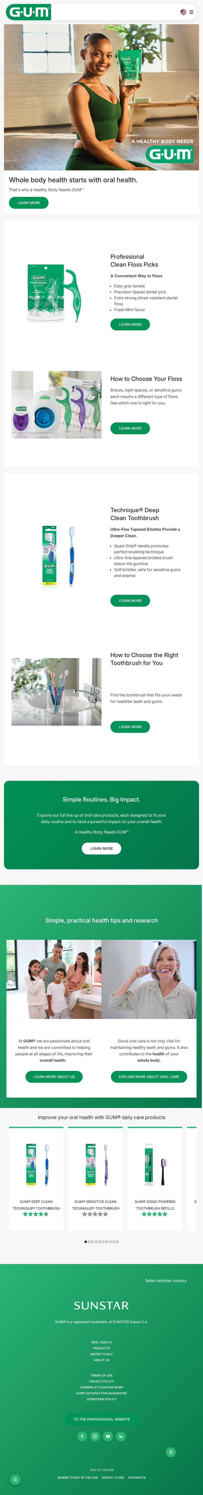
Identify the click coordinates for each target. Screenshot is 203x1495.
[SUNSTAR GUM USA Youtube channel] (108, 1436)
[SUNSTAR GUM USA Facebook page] (82, 1436)
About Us (101, 1360)
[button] (85, 1242)
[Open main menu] (192, 12)
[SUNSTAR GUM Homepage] (28, 12)
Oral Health (101, 1342)
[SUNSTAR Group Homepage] (101, 1305)
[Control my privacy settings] (171, 1452)
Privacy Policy (101, 1381)
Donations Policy (101, 1399)
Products (101, 1348)
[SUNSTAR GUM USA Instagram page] (95, 1436)
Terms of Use (101, 1375)
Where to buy (101, 1354)
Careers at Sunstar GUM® (101, 1387)
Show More (36, 1228)
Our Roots (137, 1477)
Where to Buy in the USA (78, 1477)
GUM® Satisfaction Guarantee (101, 1393)
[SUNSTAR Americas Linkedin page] (121, 1436)
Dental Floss (113, 1477)
